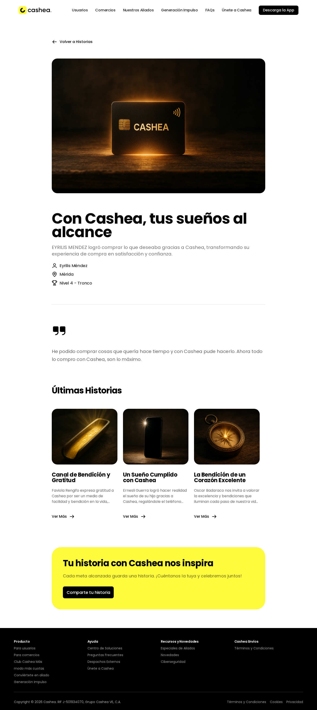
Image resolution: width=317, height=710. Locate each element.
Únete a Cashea (100, 668)
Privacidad (294, 702)
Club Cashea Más (28, 661)
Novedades (170, 655)
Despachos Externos (103, 661)
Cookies (276, 702)
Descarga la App (278, 10)
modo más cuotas (29, 668)
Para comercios (26, 655)
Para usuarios (25, 648)
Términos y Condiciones (254, 648)
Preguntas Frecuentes (105, 655)
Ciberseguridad (173, 661)
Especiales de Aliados (178, 648)
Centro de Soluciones (104, 648)
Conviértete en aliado (31, 675)
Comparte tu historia (88, 592)
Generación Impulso (30, 682)
